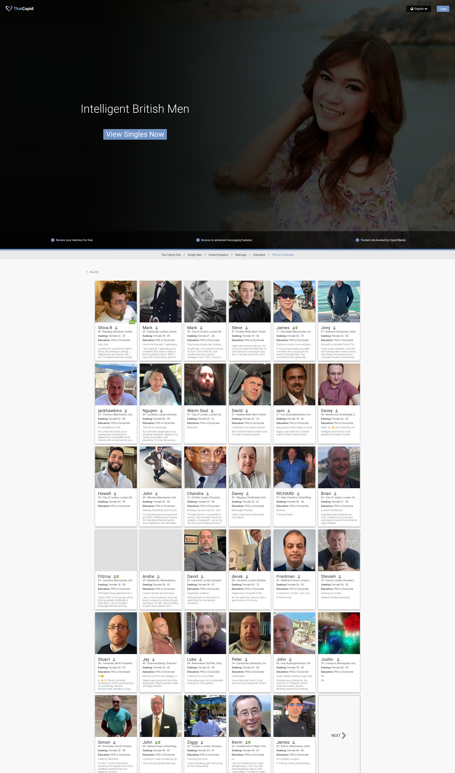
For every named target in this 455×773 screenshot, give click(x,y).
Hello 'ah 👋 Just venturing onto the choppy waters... (339, 427)
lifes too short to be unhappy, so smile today (161, 676)
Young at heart (284, 514)
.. (187, 431)
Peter (237, 659)
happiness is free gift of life (247, 593)
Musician (192, 427)
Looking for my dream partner (248, 427)
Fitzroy (104, 576)
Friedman (285, 576)
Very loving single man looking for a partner (205, 344)
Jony (325, 327)
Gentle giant (238, 676)
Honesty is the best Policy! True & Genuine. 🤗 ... (339, 344)
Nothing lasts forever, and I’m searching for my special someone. (203, 600)
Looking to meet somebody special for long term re (161, 759)
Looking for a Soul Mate (200, 676)
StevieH (328, 576)
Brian (326, 493)
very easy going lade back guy (159, 763)
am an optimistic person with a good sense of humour (249, 599)
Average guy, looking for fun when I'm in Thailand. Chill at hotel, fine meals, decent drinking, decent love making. (292, 684)
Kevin (237, 742)
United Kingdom (218, 255)
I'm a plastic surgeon (288, 759)
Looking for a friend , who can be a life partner (294, 593)
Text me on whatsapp (155, 427)
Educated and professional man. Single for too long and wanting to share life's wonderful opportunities (339, 518)
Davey (327, 410)
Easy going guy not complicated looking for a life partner (205, 682)
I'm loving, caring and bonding (293, 763)
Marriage (240, 255)
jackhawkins (110, 410)
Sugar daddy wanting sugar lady (294, 676)
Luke (191, 659)
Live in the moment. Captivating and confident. (161, 344)
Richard (280, 510)
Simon (104, 742)
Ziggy (192, 742)
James (283, 327)
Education (259, 255)
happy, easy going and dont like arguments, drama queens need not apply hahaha (160, 683)
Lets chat (103, 344)
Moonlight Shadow (242, 510)
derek (237, 576)
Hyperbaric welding (197, 593)
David (237, 410)
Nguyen (150, 410)
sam (280, 410)
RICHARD (285, 493)
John (147, 493)
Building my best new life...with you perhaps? (205, 510)
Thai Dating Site (171, 255)
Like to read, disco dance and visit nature (248, 516)
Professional (283, 597)
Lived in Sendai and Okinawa (158, 593)
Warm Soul (197, 410)
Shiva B (105, 327)
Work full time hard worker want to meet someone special (249, 433)
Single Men (195, 255)
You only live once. (197, 759)
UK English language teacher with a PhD (116, 593)
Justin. (327, 659)
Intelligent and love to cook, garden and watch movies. (336, 433)
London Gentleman (331, 510)
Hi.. (233, 759)
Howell (104, 493)
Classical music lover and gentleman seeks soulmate (294, 344)
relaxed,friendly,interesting (335, 597)
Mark (147, 327)
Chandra (195, 493)
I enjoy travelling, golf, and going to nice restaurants (205, 764)
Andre (148, 576)
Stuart (104, 659)
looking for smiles (331, 593)
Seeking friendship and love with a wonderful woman (161, 510)
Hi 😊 (101, 676)
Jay (146, 659)
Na (322, 676)
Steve (237, 327)
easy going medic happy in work (294, 427)
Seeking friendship (108, 759)
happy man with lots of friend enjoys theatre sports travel (292, 433)
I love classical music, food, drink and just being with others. (249, 682)
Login (443, 8)
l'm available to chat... (110, 427)
